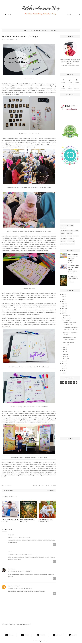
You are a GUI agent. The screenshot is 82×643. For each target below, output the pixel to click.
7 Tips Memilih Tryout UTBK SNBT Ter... (10, 520)
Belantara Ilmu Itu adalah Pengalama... (27, 520)
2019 (63, 311)
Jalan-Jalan (69, 233)
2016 (63, 363)
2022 (63, 304)
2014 (63, 368)
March (65, 354)
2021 (63, 306)
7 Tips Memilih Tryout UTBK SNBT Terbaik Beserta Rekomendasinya (73, 268)
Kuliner (69, 235)
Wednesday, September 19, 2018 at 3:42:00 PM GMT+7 (20, 588)
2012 (63, 373)
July (64, 347)
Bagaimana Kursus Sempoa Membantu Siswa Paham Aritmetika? (73, 257)
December (65, 315)
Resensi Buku (71, 241)
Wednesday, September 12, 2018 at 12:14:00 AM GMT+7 (20, 554)
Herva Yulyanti (14, 586)
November (66, 318)
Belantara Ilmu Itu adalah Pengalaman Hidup (73, 278)
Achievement (45, 30)
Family (76, 230)
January (65, 359)
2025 (63, 297)
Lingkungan (64, 238)
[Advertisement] (40, 20)
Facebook (63, 82)
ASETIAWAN (12, 569)
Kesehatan (63, 235)
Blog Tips (63, 228)
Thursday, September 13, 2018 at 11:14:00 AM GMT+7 (20, 571)
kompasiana (76, 88)
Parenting (63, 241)
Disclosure (37, 30)
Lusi (9, 552)
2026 (63, 294)
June (64, 349)
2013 (63, 370)
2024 (63, 299)
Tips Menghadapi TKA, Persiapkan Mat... (45, 520)
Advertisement (64, 225)
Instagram (77, 82)
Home (25, 30)
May (64, 352)
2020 (63, 308)
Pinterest (70, 88)
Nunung (11, 535)
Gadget (62, 233)
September (66, 320)
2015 (63, 366)
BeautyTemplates (45, 641)
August (65, 345)
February (65, 356)
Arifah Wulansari (6, 39)
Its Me (30, 30)
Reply (54, 544)
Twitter (70, 82)
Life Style (8, 485)
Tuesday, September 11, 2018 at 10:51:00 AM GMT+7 (19, 537)
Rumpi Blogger (64, 243)
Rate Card (53, 30)
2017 (63, 361)
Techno (72, 243)
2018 (63, 313)
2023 (63, 301)
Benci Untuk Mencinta (68, 342)
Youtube (63, 88)
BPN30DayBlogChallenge (67, 230)
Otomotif (71, 238)
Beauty (71, 225)
